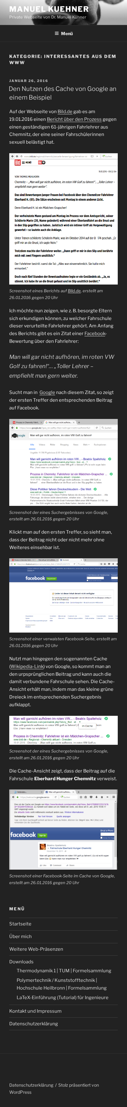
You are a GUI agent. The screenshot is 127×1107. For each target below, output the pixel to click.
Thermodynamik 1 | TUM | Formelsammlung (64, 971)
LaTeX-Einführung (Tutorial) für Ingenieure (63, 997)
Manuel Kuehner (49, 9)
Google (47, 392)
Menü (67, 33)
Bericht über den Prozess (74, 119)
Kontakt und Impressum (35, 1011)
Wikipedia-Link (26, 666)
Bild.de (65, 111)
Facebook (94, 333)
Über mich (20, 936)
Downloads (21, 962)
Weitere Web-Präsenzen (36, 949)
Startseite (20, 924)
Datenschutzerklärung (33, 1024)
